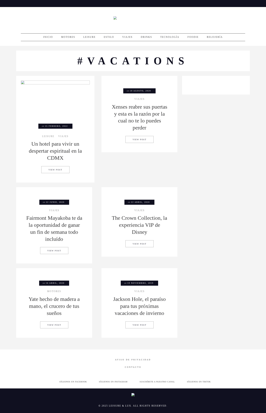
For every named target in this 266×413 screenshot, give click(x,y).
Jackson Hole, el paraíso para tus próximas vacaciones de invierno (139, 306)
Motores (68, 37)
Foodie (193, 37)
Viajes (127, 37)
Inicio (48, 37)
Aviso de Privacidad (133, 360)
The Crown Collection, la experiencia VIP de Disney (139, 225)
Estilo (109, 37)
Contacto (133, 367)
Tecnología (169, 37)
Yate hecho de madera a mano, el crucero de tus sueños (54, 306)
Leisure (89, 37)
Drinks (146, 37)
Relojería (215, 37)
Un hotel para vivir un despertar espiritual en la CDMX (55, 151)
